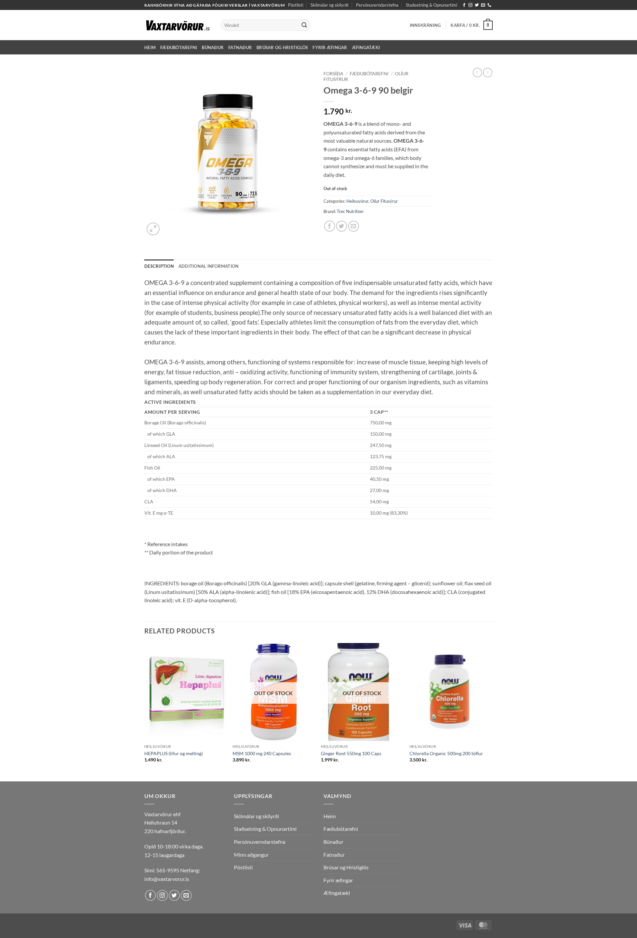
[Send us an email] (483, 5)
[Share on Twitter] (341, 226)
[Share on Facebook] (329, 226)
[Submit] (304, 25)
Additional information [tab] (208, 266)
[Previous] (145, 711)
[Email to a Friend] (353, 226)
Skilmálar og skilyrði (329, 5)
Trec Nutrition (350, 211)
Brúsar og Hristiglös (282, 47)
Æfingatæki (366, 47)
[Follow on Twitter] (477, 5)
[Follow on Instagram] (470, 5)
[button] (425, 25)
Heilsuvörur (357, 201)
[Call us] (489, 5)
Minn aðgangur (251, 854)
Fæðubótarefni (178, 47)
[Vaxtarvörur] (177, 25)
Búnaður (213, 47)
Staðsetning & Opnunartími (431, 5)
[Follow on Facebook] (464, 5)
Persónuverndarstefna (377, 5)
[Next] (491, 711)
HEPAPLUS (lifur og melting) (173, 753)
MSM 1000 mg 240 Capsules (262, 753)
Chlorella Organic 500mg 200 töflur (446, 753)
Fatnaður (240, 47)
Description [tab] (159, 266)
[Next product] (477, 72)
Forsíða (333, 73)
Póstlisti (295, 5)
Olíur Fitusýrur (384, 201)
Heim (150, 47)
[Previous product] (487, 72)
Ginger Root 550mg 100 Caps (351, 753)
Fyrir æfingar (330, 47)
